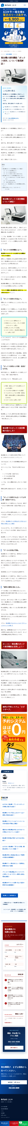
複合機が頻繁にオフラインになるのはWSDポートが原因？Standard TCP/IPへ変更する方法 (15, 997)
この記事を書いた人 (7, 771)
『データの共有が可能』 (10, 180)
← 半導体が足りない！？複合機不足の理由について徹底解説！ (14, 903)
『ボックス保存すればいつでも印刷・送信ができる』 (15, 178)
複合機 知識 (7, 964)
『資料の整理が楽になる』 (10, 182)
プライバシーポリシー (5, 1117)
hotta (8, 189)
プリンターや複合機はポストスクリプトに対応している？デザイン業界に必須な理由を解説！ (13, 874)
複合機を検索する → (9, 1022)
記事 (16, 964)
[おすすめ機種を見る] (14, 45)
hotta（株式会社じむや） (13, 118)
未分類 (6, 956)
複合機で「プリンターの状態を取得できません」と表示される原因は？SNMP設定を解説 (15, 989)
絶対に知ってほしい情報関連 (18, 957)
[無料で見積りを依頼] (14, 43)
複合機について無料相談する (9, 895)
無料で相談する (14, 1047)
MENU (25, 5)
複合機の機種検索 (4, 1108)
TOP (2, 51)
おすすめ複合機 (4, 1106)
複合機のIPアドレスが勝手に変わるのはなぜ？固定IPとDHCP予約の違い (15, 1004)
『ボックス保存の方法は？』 (11, 172)
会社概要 (2, 1113)
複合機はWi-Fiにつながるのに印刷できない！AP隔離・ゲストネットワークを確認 (15, 981)
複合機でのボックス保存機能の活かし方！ (13, 175)
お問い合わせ (3, 1115)
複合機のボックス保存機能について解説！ (13, 168)
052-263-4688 (14, 1087)
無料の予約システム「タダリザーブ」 (12, 187)
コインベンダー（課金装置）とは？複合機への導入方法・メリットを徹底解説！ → (14, 910)
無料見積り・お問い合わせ (14, 1082)
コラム (2, 1110)
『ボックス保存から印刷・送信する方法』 (14, 173)
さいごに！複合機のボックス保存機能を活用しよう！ (14, 184)
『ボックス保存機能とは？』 (11, 170)
